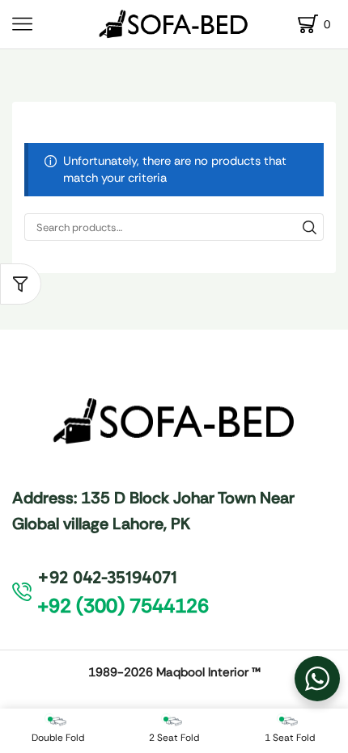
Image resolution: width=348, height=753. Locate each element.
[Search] (310, 227)
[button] (20, 284)
